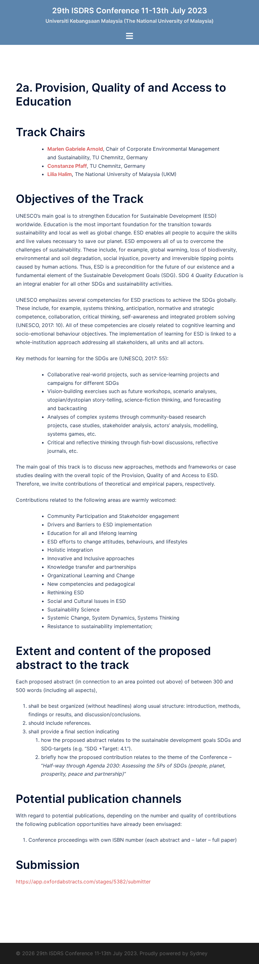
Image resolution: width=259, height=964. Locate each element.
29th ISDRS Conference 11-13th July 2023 (129, 10)
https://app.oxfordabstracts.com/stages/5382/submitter (83, 881)
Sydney (199, 953)
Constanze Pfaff (67, 166)
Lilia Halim (59, 174)
